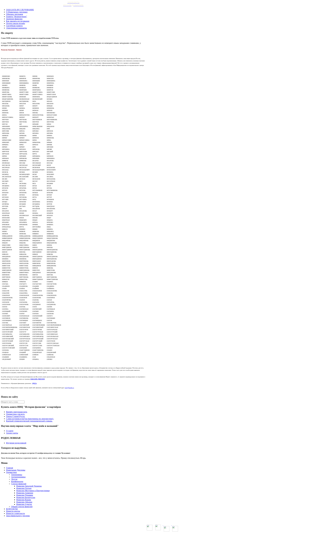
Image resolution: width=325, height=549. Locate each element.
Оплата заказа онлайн (15, 23)
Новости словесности (15, 513)
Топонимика (16, 475)
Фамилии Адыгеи (24, 504)
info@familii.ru (69, 387)
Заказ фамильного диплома (18, 516)
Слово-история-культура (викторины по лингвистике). (30, 419)
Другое (14, 479)
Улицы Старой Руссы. (15, 416)
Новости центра (13, 511)
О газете (9, 431)
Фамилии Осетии (23, 488)
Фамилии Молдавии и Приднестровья (33, 491)
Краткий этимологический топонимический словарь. (29, 421)
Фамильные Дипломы (15, 470)
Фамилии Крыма (23, 500)
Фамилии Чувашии (24, 495)
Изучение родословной (16, 443)
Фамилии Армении (24, 493)
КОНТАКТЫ (12, 509)
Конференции (17, 481)
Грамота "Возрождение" (16, 16)
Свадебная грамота (14, 26)
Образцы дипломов (14, 14)
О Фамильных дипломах (17, 12)
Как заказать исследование (17, 21)
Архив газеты (12, 433)
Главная (9, 468)
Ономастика (11, 472)
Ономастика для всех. (15, 414)
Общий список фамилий (21, 507)
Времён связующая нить (16, 412)
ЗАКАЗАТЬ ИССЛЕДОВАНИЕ (20, 10)
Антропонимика (18, 477)
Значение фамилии (14, 19)
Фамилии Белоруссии (25, 497)
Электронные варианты (16, 28)
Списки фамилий (18, 484)
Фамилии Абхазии (24, 502)
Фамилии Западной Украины (29, 486)
